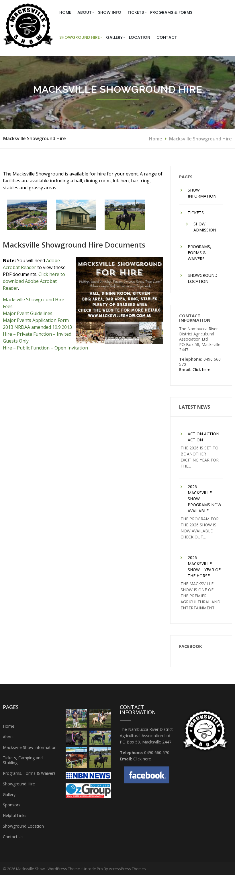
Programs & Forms (171, 12)
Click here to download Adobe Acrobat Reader (34, 281)
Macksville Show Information (29, 747)
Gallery (114, 37)
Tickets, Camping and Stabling (23, 760)
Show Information (202, 193)
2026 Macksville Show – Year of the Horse (204, 566)
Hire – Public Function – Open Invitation (45, 348)
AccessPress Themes (127, 868)
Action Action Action (203, 437)
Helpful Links (14, 815)
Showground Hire (79, 37)
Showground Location (203, 278)
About (84, 12)
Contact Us (13, 836)
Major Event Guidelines (27, 313)
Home (65, 12)
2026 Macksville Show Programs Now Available (204, 498)
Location (139, 37)
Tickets (136, 12)
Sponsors (11, 805)
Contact (166, 37)
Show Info (109, 12)
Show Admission (204, 227)
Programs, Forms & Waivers (199, 252)
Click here (201, 369)
